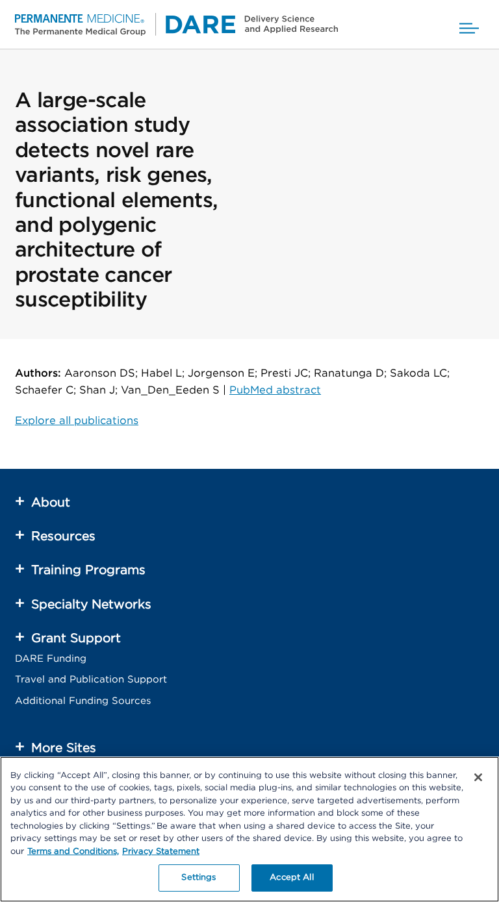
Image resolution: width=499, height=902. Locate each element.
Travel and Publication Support (91, 679)
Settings (198, 877)
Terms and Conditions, (73, 851)
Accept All (291, 877)
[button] (469, 24)
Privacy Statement (160, 851)
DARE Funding (50, 659)
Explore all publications (76, 421)
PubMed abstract (275, 390)
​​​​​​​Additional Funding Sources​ (83, 701)
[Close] (478, 777)
